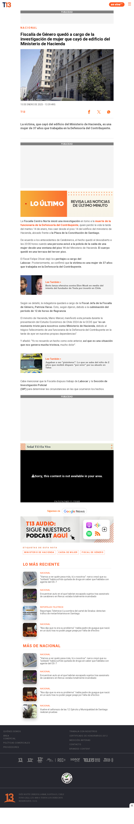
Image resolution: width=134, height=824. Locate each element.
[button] (89, 112)
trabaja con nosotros (83, 731)
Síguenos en (53, 511)
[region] (67, 816)
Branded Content (79, 749)
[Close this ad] (131, 805)
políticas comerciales (16, 743)
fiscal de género (92, 552)
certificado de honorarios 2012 (88, 736)
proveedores (11, 747)
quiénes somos (12, 731)
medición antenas (79, 740)
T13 (22, 111)
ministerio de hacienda (39, 552)
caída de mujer (68, 552)
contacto (75, 744)
